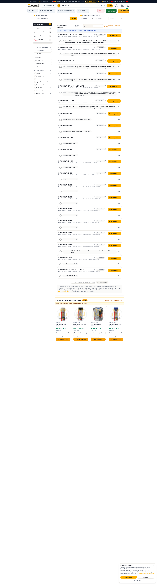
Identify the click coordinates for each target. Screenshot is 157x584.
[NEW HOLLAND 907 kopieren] (95, 221)
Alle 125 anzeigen (102, 282)
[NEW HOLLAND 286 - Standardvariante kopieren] (76, 203)
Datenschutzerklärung (143, 573)
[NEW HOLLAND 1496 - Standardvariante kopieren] (76, 167)
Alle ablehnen (146, 577)
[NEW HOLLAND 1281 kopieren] (95, 149)
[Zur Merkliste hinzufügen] (105, 34)
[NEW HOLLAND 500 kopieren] (95, 125)
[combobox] (118, 1)
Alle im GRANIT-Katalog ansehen (114, 300)
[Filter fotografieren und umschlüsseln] (101, 5)
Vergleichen (100, 34)
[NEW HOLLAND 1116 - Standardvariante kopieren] (76, 143)
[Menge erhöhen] (62, 336)
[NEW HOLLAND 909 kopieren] (95, 233)
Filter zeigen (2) (113, 270)
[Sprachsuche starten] (104, 5)
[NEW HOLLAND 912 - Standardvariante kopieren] (76, 264)
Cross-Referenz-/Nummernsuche (65, 291)
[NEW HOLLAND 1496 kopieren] (95, 161)
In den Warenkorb (64, 339)
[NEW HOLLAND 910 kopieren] (95, 245)
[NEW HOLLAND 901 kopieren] (95, 47)
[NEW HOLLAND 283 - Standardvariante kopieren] (76, 191)
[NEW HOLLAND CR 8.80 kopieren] (94, 60)
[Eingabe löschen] (98, 5)
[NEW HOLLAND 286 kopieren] (95, 197)
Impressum (151, 573)
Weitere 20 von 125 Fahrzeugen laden (84, 282)
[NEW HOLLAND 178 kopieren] (95, 173)
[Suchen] (58, 5)
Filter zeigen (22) (113, 35)
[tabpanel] (89, 183)
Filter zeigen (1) (113, 48)
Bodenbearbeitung (123, 10)
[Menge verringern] (57, 336)
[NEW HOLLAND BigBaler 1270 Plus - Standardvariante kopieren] (76, 276)
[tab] (42, 24)
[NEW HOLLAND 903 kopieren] (95, 73)
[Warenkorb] (128, 5)
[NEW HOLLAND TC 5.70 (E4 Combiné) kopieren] (94, 34)
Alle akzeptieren (128, 577)
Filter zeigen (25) (113, 61)
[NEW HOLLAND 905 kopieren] (95, 209)
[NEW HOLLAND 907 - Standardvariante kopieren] (76, 227)
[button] (35, 10)
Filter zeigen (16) (113, 86)
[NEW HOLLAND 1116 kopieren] (95, 137)
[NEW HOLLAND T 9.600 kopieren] (94, 100)
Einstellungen (137, 580)
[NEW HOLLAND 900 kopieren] (95, 113)
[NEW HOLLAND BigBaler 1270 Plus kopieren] (95, 269)
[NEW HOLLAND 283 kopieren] (95, 185)
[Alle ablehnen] (153, 565)
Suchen (74, 18)
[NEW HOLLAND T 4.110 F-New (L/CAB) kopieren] (94, 86)
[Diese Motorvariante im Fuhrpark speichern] (119, 41)
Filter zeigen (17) (113, 101)
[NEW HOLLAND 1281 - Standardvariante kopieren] (76, 155)
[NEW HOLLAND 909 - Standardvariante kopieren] (76, 239)
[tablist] (43, 32)
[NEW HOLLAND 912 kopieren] (95, 257)
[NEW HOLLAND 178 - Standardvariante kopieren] (76, 179)
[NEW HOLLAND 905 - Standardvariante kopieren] (76, 215)
